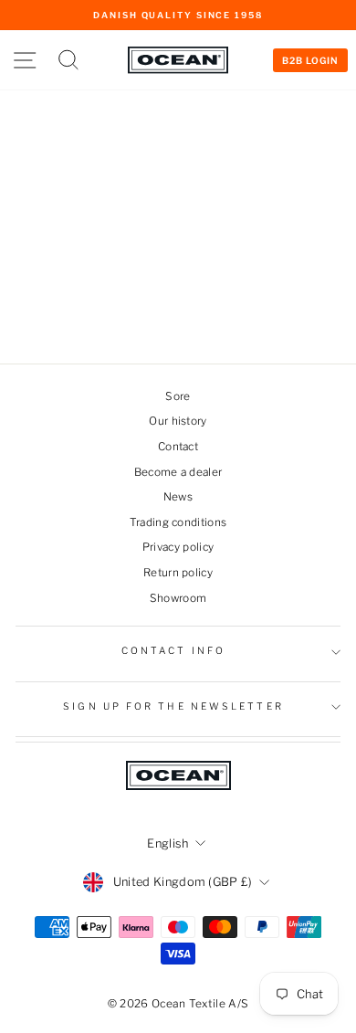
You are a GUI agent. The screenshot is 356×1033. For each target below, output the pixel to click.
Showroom (178, 598)
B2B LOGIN (310, 60)
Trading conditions (178, 522)
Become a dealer (178, 472)
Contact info (173, 651)
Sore (177, 396)
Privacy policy (178, 547)
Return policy (178, 572)
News (178, 496)
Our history (178, 421)
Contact (178, 446)
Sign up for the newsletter (173, 706)
